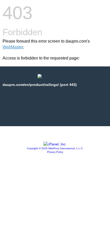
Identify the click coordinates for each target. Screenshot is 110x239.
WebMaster (13, 47)
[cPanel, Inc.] (55, 144)
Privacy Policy (55, 152)
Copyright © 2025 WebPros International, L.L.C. (55, 148)
